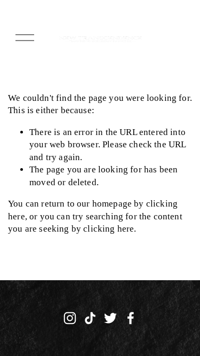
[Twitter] (110, 318)
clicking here (108, 229)
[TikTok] (90, 318)
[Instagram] (69, 318)
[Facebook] (130, 318)
